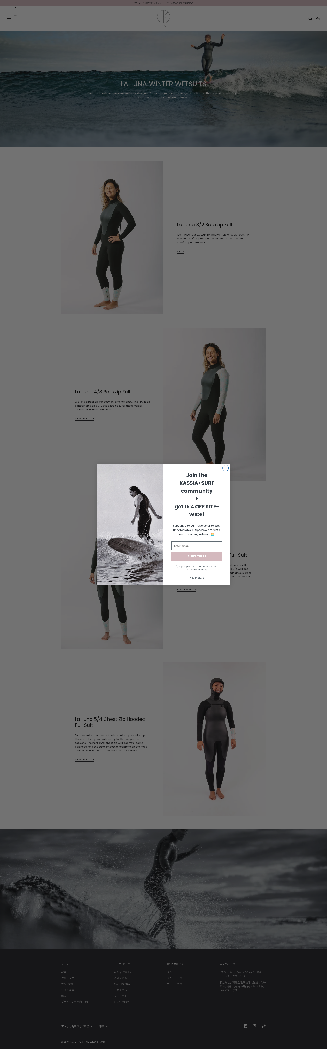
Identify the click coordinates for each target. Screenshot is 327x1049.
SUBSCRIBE (196, 556)
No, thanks (197, 578)
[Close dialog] (226, 468)
